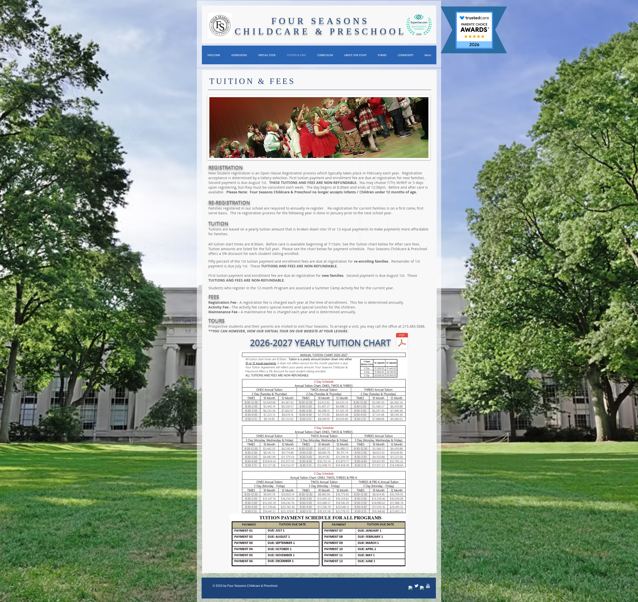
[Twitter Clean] (416, 586)
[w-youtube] (428, 586)
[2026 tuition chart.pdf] (402, 341)
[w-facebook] (410, 588)
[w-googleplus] (422, 588)
